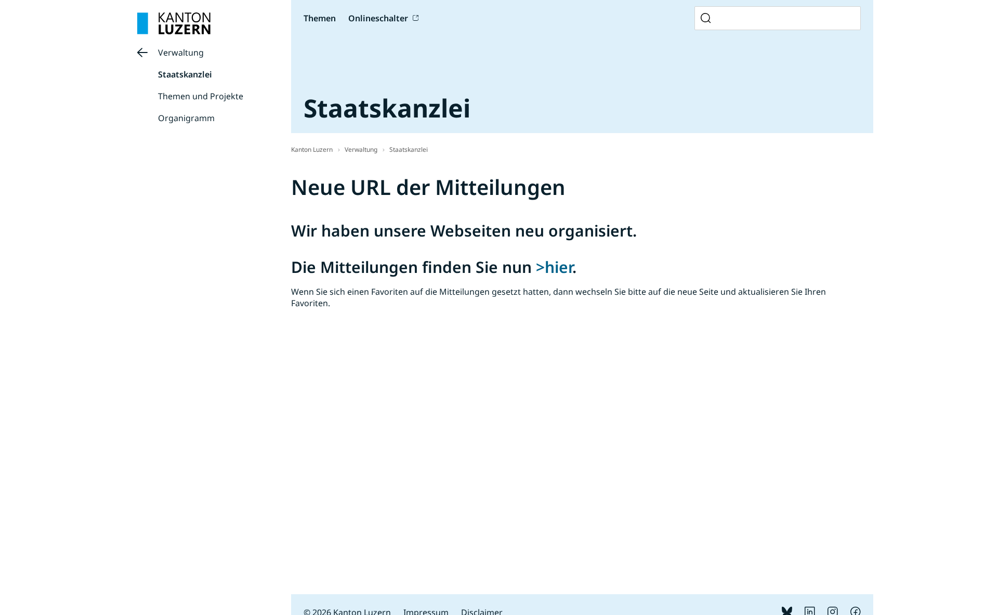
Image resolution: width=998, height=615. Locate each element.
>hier (554, 267)
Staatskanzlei (185, 74)
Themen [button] (320, 18)
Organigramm (186, 118)
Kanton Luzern (312, 149)
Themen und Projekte (200, 96)
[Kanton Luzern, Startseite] (174, 23)
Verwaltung (181, 52)
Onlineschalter (378, 18)
